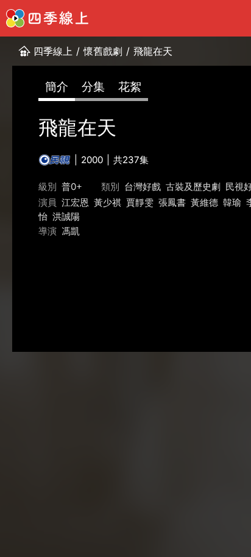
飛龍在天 (152, 51)
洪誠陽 (66, 216)
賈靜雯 (140, 202)
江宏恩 (75, 202)
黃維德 (204, 202)
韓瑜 (232, 202)
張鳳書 (172, 202)
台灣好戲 (142, 186)
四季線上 (53, 51)
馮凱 (71, 231)
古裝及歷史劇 (193, 186)
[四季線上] (47, 18)
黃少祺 (107, 202)
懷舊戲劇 (102, 51)
